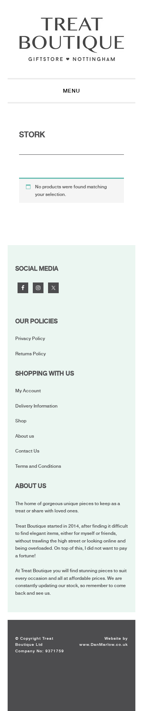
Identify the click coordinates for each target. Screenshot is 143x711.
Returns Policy (30, 353)
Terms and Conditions (38, 466)
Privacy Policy (30, 338)
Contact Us (27, 451)
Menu (71, 91)
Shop (20, 421)
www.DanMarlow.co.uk (103, 644)
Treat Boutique (72, 39)
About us (24, 436)
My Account (28, 390)
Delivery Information (36, 406)
